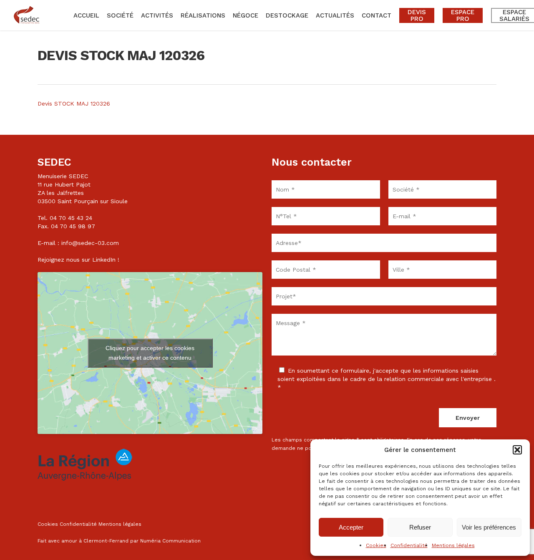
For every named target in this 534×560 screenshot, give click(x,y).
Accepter (351, 527)
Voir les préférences (489, 527)
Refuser (420, 527)
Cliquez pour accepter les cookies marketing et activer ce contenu (150, 353)
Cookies (376, 545)
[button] (517, 450)
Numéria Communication (170, 541)
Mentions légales (453, 545)
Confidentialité (409, 545)
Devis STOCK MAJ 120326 (74, 103)
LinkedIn (104, 259)
